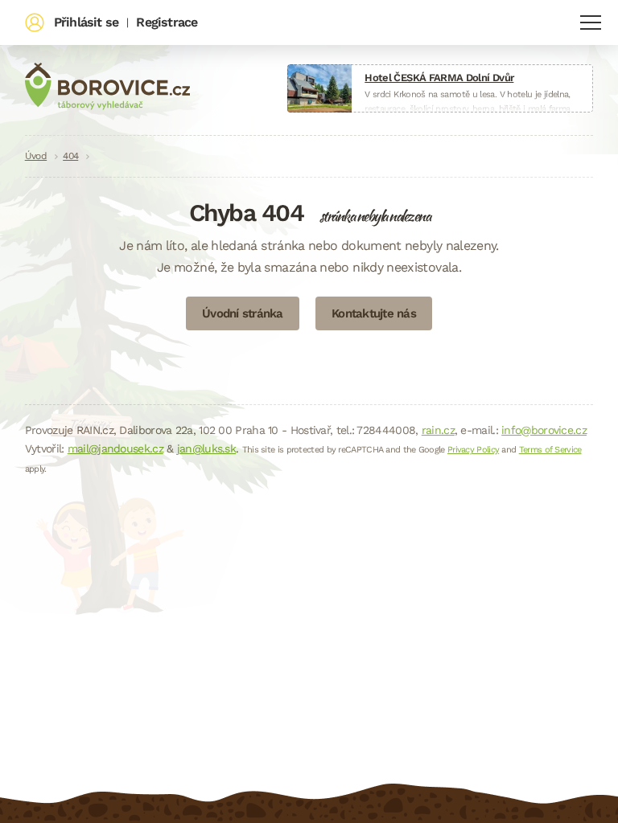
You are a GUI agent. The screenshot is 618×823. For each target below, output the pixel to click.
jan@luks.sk (206, 448)
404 (70, 156)
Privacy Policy (473, 449)
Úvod (36, 156)
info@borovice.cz (544, 430)
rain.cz (438, 430)
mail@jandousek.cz (115, 448)
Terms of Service (550, 449)
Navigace (590, 22)
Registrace (166, 22)
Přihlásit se (86, 22)
